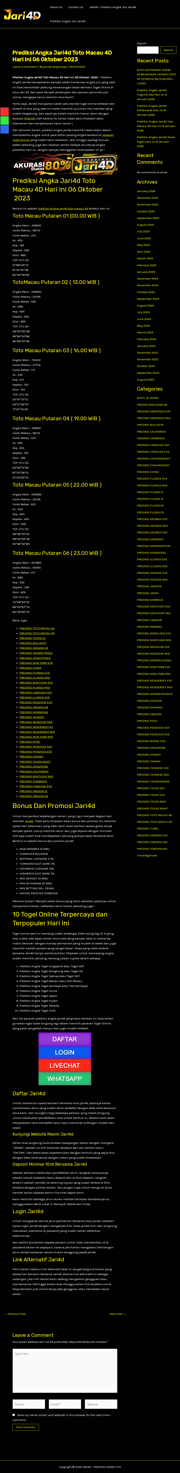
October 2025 (146, 211)
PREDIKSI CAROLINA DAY (36, 692)
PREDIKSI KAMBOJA (150, 599)
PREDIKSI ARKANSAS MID (154, 418)
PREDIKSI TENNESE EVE (153, 768)
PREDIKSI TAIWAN (148, 761)
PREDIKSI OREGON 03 (34, 796)
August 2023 (145, 379)
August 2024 (145, 305)
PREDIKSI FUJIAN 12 (150, 492)
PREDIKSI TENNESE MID (153, 774)
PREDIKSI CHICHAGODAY (153, 465)
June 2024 (144, 319)
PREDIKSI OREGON (149, 714)
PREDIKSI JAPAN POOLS (35, 658)
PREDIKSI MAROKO (149, 626)
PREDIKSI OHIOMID (149, 707)
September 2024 (148, 298)
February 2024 (146, 339)
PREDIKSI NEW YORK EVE (36, 663)
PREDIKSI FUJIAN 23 (150, 512)
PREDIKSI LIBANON (149, 620)
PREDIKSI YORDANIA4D (152, 848)
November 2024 (147, 285)
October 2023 (146, 366)
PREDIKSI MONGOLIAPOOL (154, 660)
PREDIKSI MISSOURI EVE (36, 702)
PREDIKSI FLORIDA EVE (35, 672)
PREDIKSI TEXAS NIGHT (35, 761)
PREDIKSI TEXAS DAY (151, 788)
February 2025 (146, 265)
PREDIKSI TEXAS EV (33, 638)
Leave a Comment (24, 66)
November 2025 (147, 204)
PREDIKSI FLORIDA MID (35, 687)
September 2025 (148, 218)
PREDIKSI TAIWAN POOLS (36, 653)
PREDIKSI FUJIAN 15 (150, 498)
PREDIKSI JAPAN (148, 593)
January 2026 (146, 191)
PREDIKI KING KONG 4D (152, 404)
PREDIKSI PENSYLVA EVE (36, 751)
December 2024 (147, 278)
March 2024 (145, 332)
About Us (56, 7)
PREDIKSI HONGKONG (34, 712)
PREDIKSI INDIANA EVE (152, 573)
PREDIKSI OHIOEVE (149, 700)
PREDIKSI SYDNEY (31, 756)
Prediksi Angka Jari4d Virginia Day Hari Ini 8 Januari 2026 (152, 94)
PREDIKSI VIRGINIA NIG (152, 842)
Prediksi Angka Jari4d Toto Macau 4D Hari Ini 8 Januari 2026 (156, 126)
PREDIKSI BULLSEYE (33, 643)
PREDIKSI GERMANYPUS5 (154, 546)
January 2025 (146, 272)
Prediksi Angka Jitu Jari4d (68, 21)
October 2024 (146, 292)
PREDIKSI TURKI (147, 828)
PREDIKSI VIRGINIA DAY (152, 835)
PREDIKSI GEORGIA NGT (152, 532)
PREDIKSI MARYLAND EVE (154, 633)
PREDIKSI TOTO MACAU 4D (37, 633)
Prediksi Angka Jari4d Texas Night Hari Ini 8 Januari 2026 (156, 141)
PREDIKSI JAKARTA (32, 717)
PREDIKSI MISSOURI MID (36, 722)
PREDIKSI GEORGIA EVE (152, 519)
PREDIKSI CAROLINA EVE (36, 786)
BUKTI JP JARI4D (148, 398)
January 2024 (146, 346)
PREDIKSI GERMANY (150, 539)
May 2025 (143, 245)
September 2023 (148, 373)
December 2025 (147, 197)
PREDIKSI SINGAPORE (34, 766)
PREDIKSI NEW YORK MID (36, 737)
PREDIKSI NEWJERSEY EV (36, 727)
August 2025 (145, 224)
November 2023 (147, 359)
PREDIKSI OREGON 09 (34, 648)
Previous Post (15, 1313)
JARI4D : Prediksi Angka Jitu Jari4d (112, 7)
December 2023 (147, 352)
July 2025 (143, 231)
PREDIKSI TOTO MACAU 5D (37, 628)
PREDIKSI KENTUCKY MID (36, 776)
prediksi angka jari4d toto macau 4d (63, 208)
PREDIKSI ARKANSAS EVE (154, 411)
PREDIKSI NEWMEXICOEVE (155, 694)
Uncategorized (147, 855)
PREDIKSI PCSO (30, 741)
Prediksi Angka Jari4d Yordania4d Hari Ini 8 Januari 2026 (152, 110)
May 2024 (143, 325)
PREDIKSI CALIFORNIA (34, 771)
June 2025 (144, 238)
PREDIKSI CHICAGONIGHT (154, 458)
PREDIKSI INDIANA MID (152, 579)
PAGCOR (29, 118)
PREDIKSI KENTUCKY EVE (36, 682)
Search (142, 43)
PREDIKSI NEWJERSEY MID (37, 732)
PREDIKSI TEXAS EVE (151, 795)
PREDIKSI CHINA (30, 668)
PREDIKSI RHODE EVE (151, 741)
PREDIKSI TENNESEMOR (153, 781)
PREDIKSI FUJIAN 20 (150, 505)
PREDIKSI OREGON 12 (33, 791)
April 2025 (143, 251)
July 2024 (143, 312)
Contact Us (75, 7)
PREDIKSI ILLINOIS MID (35, 677)
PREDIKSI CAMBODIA (33, 781)
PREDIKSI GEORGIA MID (152, 525)
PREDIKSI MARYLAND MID (154, 640)
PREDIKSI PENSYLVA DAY (36, 746)
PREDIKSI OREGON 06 (34, 707)
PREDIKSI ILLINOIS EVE (35, 697)
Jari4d (29, 821)
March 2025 (145, 258)
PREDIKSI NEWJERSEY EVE (154, 680)
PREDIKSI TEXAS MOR (151, 801)
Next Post (118, 1313)
